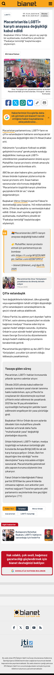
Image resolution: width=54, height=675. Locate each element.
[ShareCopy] (37, 103)
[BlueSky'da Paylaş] (30, 103)
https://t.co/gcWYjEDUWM (30, 255)
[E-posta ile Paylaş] (44, 103)
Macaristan (9, 130)
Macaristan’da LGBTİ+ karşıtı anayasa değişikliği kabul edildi (25, 26)
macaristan (10, 514)
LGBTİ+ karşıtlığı (27, 514)
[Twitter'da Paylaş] (16, 103)
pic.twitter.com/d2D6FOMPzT (27, 258)
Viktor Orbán (21, 200)
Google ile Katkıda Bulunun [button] (30, 571)
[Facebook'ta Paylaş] (8, 103)
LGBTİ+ (7, 15)
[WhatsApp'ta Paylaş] (23, 103)
